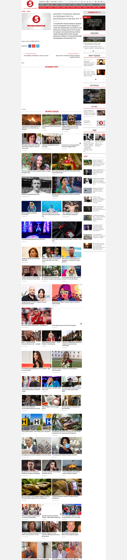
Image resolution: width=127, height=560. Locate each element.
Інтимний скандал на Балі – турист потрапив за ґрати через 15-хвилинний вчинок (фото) (99, 218)
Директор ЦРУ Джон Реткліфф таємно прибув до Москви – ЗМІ (98, 190)
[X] (92, 1)
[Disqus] (52, 89)
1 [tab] (90, 51)
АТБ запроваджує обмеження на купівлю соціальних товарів (99, 236)
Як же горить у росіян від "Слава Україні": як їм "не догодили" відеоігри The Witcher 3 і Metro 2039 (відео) (99, 246)
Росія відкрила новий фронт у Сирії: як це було (36, 55)
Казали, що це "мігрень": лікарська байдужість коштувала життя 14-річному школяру (99, 199)
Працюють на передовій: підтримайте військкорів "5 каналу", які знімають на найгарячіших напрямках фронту (90, 65)
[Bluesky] (98, 1)
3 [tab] (95, 51)
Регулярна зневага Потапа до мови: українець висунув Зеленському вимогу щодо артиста (98, 227)
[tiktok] (84, 1)
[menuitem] (42, 4)
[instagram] (81, 1)
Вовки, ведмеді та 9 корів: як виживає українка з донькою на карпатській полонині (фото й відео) (99, 162)
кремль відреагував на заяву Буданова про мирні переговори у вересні (99, 172)
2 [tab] (93, 51)
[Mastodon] (95, 1)
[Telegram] (87, 1)
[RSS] (104, 1)
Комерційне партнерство (87, 121)
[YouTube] (101, 1)
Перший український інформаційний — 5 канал (30, 4)
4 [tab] (97, 51)
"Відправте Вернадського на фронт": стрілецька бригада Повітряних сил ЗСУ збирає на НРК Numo (89, 75)
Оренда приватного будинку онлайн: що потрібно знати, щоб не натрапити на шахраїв (90, 112)
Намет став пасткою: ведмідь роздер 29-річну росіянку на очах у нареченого (99, 208)
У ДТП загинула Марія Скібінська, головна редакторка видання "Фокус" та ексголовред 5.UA (99, 181)
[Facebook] (78, 1)
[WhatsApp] (90, 1)
